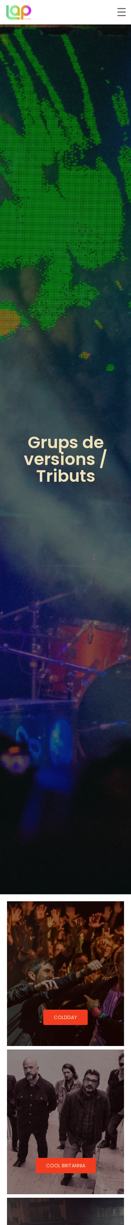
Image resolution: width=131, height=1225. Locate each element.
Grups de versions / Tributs (65, 459)
